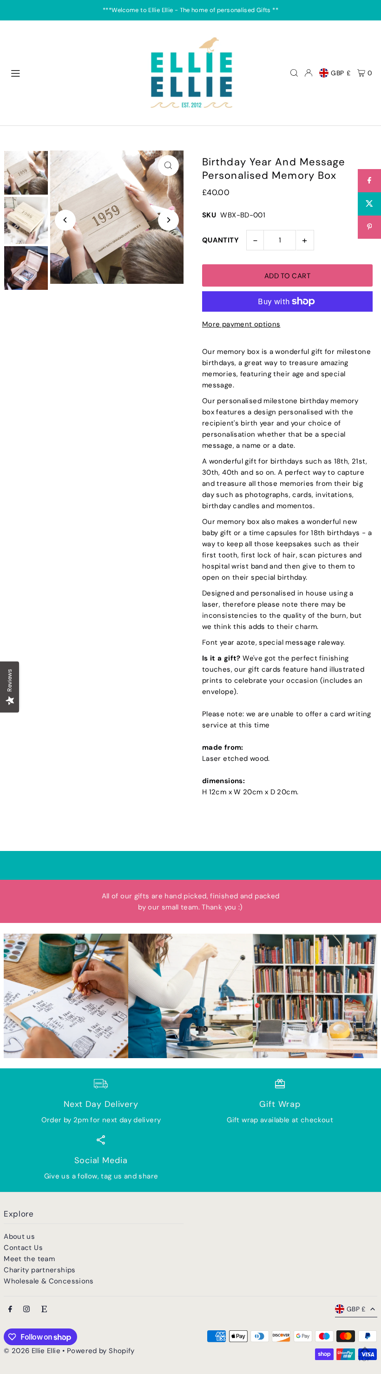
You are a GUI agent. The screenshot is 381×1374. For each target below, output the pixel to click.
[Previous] (65, 219)
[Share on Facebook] (369, 180)
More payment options (241, 324)
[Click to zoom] (168, 165)
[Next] (168, 219)
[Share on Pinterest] (369, 227)
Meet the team (29, 1258)
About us (19, 1236)
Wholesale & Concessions (49, 1281)
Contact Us (23, 1247)
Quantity (220, 240)
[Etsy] (44, 1310)
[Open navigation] (72, 72)
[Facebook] (10, 1310)
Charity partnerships (40, 1270)
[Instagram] (26, 1310)
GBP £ (341, 73)
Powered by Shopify (101, 1350)
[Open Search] (294, 73)
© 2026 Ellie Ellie (33, 1350)
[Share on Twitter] (369, 204)
